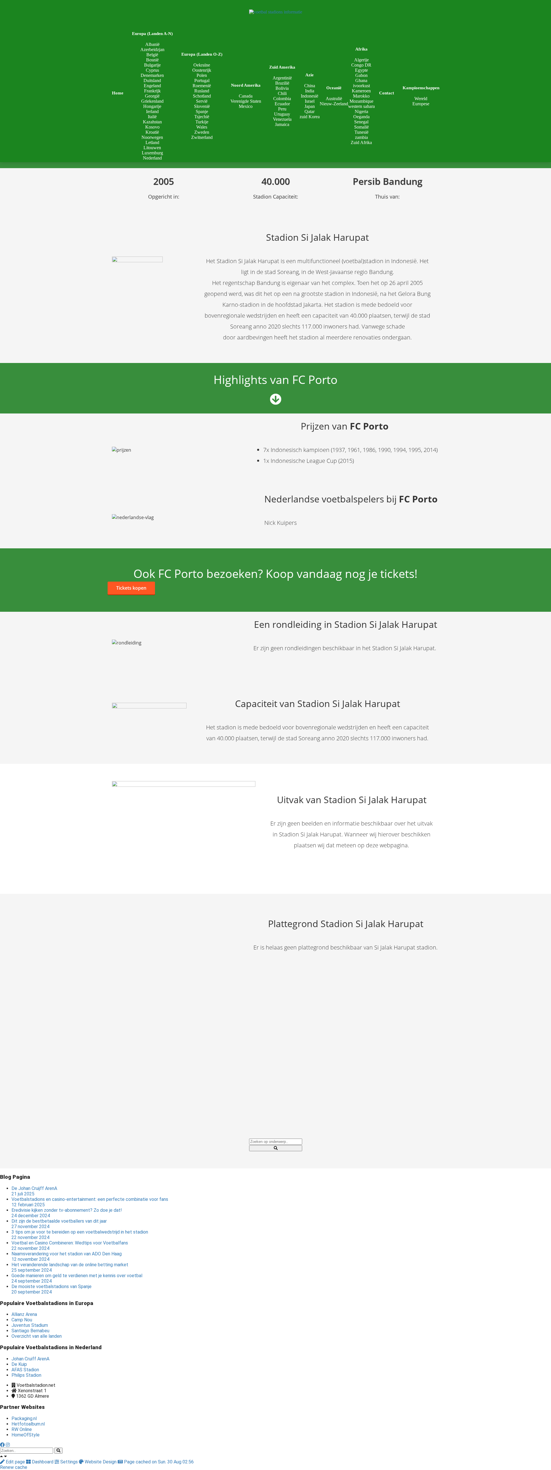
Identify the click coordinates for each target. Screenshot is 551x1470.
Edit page (15, 1462)
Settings (69, 1462)
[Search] (58, 1451)
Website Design (101, 1462)
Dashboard (43, 1462)
